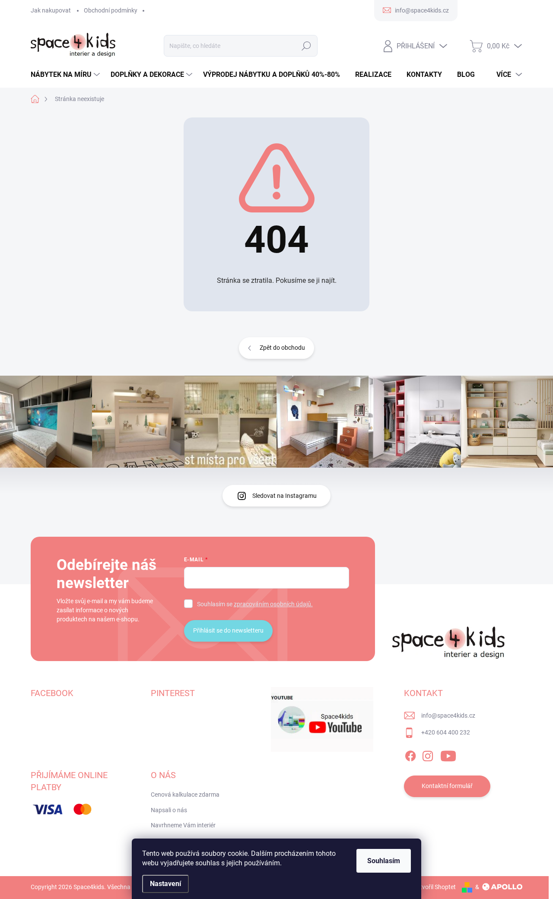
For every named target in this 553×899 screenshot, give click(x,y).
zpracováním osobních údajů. (273, 604)
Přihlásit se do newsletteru (228, 630)
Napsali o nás (169, 810)
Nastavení (165, 884)
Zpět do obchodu (282, 347)
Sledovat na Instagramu (284, 495)
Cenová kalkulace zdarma (185, 794)
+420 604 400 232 (445, 732)
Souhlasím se (255, 604)
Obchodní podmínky (110, 10)
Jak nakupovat (51, 10)
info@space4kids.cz (448, 715)
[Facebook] (410, 754)
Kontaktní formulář (447, 785)
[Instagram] (427, 754)
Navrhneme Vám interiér (183, 825)
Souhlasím (383, 861)
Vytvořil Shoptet (434, 886)
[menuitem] (66, 75)
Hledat (306, 45)
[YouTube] (448, 754)
